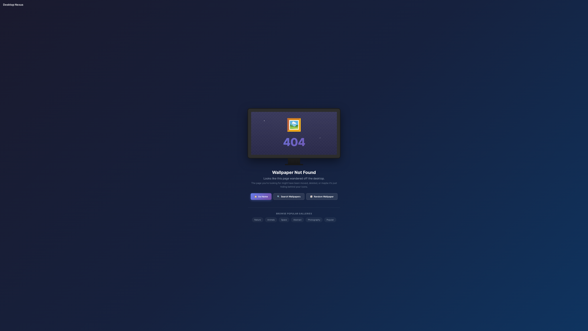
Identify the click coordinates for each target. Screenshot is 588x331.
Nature (257, 220)
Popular (330, 220)
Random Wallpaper (322, 196)
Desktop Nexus (13, 4)
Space (284, 220)
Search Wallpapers (289, 196)
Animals (271, 220)
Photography (314, 220)
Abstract (297, 220)
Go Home (261, 196)
